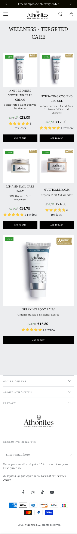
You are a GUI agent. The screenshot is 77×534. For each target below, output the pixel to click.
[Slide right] (70, 4)
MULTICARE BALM (57, 189)
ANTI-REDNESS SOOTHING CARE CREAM (20, 95)
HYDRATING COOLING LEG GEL (57, 98)
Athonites (31, 524)
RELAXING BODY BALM (38, 309)
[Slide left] (6, 4)
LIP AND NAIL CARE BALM (20, 188)
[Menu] (5, 14)
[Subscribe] (71, 454)
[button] (60, 14)
